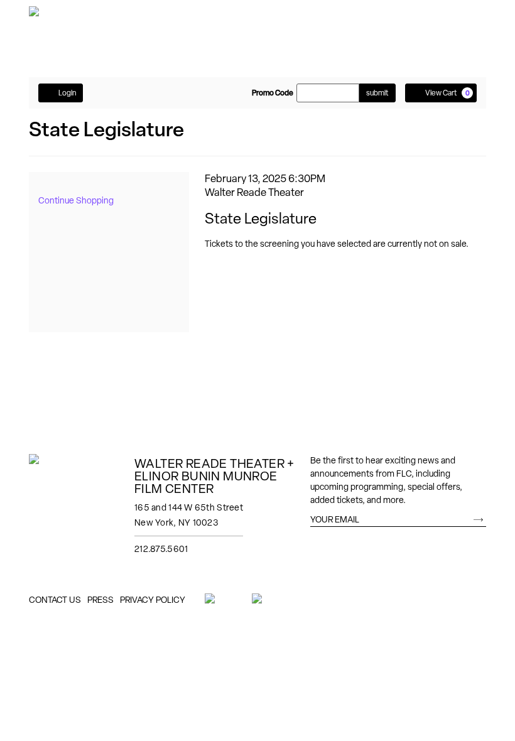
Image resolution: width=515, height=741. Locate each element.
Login (67, 93)
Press (100, 599)
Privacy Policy (152, 599)
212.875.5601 (161, 548)
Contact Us (55, 599)
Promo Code (272, 93)
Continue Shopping (76, 200)
